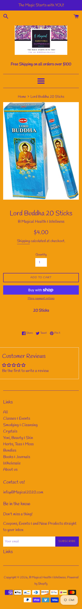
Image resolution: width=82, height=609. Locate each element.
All (5, 412)
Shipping (23, 241)
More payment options (41, 299)
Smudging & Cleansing (20, 425)
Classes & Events (16, 418)
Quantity (41, 255)
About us (10, 469)
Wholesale (12, 463)
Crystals (10, 431)
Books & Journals (16, 457)
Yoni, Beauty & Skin (18, 438)
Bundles (9, 450)
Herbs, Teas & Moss (18, 444)
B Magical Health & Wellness (47, 577)
